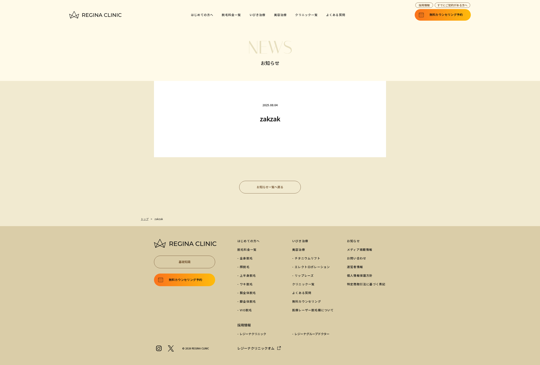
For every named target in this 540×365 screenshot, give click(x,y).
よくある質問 (335, 15)
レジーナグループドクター (311, 334)
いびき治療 (258, 15)
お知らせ (353, 241)
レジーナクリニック (253, 334)
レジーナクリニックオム (255, 348)
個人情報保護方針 (360, 275)
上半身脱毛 (248, 275)
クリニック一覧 (306, 15)
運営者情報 (355, 267)
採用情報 (424, 5)
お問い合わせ (356, 258)
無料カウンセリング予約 (185, 280)
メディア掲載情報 (360, 249)
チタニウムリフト (307, 258)
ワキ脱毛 (246, 284)
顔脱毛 (245, 267)
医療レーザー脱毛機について (313, 310)
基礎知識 (184, 262)
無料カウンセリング (306, 301)
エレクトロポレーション (312, 267)
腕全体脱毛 (248, 293)
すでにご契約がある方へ (452, 5)
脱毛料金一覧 (231, 15)
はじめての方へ (202, 15)
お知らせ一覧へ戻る (270, 187)
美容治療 (280, 15)
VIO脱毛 (246, 310)
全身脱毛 (246, 258)
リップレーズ (304, 275)
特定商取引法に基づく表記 (366, 284)
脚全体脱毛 (248, 301)
